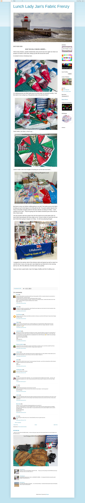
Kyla (17, 416)
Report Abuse (65, 99)
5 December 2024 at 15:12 (21, 400)
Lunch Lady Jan (66, 89)
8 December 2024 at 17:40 (21, 420)
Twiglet (17, 322)
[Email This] (25, 288)
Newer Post (16, 424)
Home (36, 424)
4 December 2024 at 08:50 (21, 348)
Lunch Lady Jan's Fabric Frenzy (41, 6)
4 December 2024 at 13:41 (21, 366)
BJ (16, 376)
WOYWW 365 (22, 469)
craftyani (18, 352)
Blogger (47, 494)
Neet (17, 294)
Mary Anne (18, 403)
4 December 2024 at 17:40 (21, 372)
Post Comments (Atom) (22, 426)
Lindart (17, 395)
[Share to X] (28, 288)
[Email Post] (23, 288)
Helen (17, 306)
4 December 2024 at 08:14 (21, 340)
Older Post (55, 424)
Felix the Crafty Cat (20, 344)
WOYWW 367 (22, 482)
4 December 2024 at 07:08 (21, 327)
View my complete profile (66, 91)
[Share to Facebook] (29, 288)
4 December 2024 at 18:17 (21, 381)
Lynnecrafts (18, 331)
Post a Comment (18, 422)
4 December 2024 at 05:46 (21, 303)
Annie (17, 359)
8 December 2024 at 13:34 (21, 412)
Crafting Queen (19, 369)
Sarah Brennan (19, 314)
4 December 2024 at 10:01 (21, 356)
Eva (17, 385)
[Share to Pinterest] (30, 288)
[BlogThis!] (27, 288)
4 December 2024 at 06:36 (21, 318)
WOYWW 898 (16, 430)
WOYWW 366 (22, 476)
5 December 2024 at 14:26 (21, 391)
